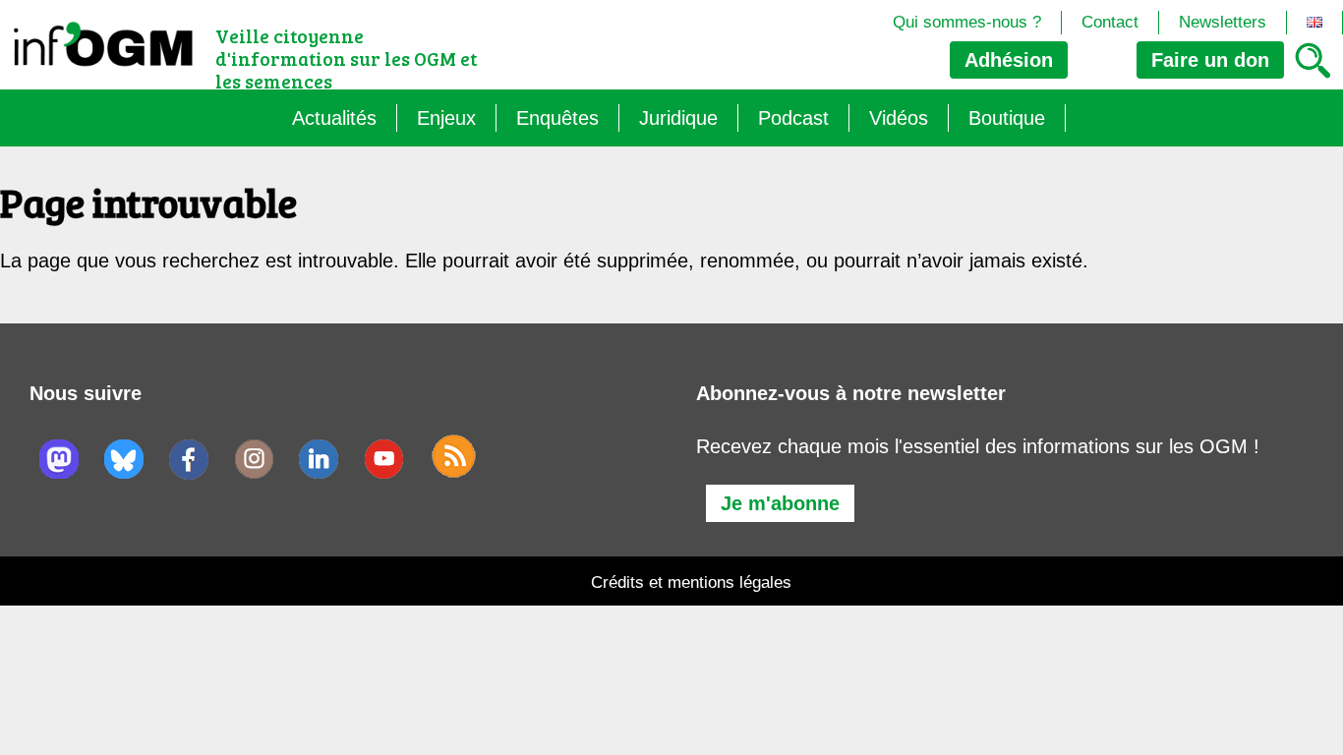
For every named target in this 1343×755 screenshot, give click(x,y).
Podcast (793, 118)
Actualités (334, 118)
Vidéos (898, 118)
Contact (1110, 22)
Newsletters (1222, 22)
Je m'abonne (780, 503)
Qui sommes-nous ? (967, 22)
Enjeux (446, 118)
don (1210, 60)
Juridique (678, 118)
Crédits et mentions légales (691, 582)
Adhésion (1008, 60)
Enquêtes (557, 118)
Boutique (1006, 118)
